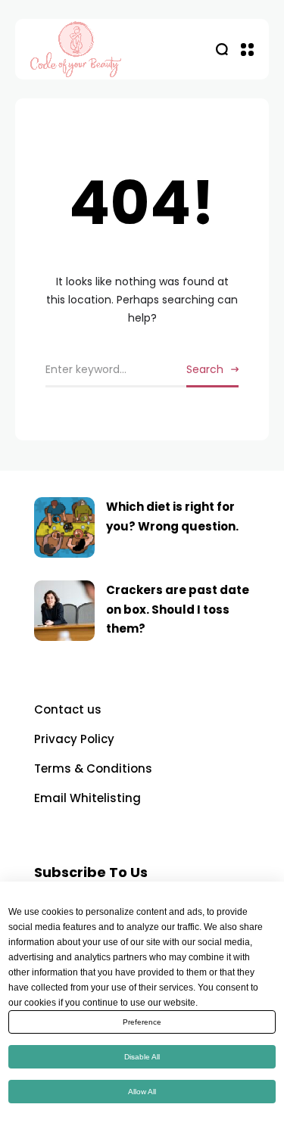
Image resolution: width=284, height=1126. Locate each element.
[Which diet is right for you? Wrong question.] (64, 527)
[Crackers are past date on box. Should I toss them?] (64, 610)
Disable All (142, 1057)
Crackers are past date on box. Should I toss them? (177, 609)
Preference (142, 1022)
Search (204, 369)
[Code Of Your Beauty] (106, 49)
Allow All (142, 1091)
